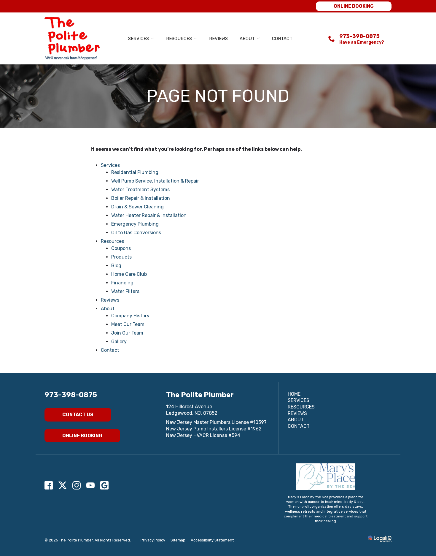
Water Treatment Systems (140, 189)
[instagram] (76, 485)
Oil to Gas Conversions (136, 232)
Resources (179, 38)
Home (294, 394)
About (247, 38)
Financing (122, 283)
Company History (130, 316)
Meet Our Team (127, 324)
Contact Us (77, 414)
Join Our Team (127, 333)
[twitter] (62, 485)
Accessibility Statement (212, 540)
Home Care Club (129, 274)
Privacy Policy (153, 540)
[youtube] (90, 485)
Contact (282, 38)
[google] (104, 485)
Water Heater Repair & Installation (149, 215)
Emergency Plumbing (135, 224)
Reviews (218, 38)
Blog (116, 265)
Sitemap (178, 540)
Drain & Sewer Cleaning (137, 207)
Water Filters (125, 291)
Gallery (119, 341)
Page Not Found (218, 96)
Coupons (121, 248)
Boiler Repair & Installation (140, 198)
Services (138, 38)
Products (121, 257)
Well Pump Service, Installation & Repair (155, 181)
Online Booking (354, 6)
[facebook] (48, 485)
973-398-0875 (70, 395)
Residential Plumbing (134, 172)
